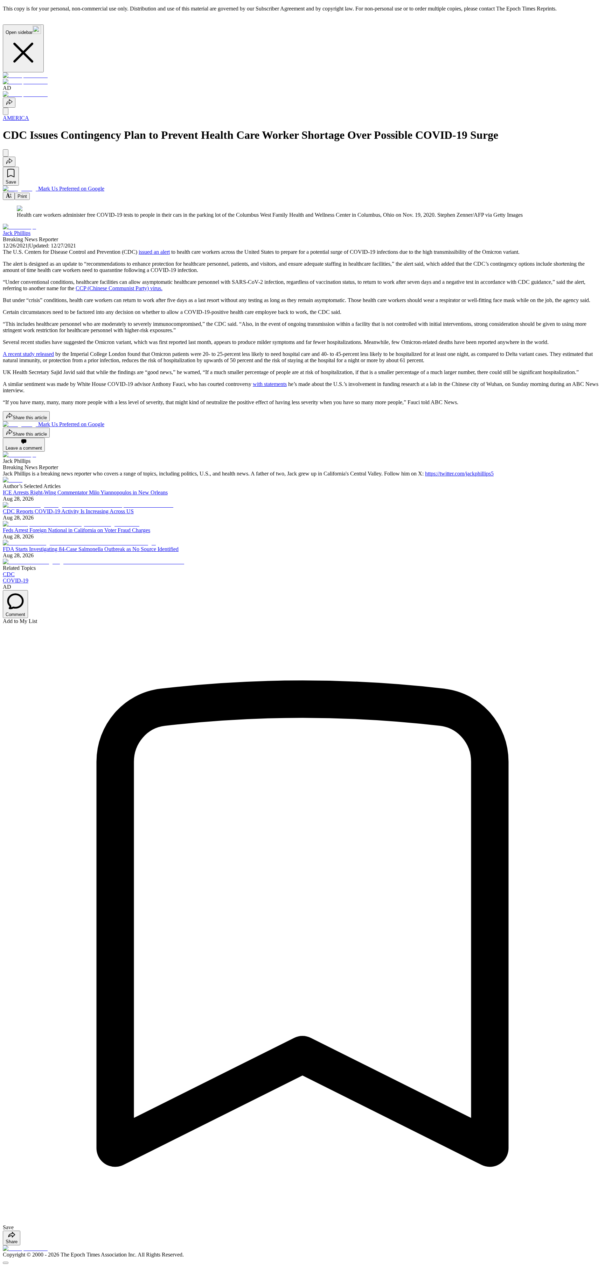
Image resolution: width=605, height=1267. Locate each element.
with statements (270, 384)
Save (11, 182)
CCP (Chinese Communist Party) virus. (119, 288)
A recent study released (28, 354)
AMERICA (16, 118)
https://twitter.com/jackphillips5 (459, 474)
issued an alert (154, 252)
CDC (9, 574)
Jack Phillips (16, 233)
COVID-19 (15, 581)
